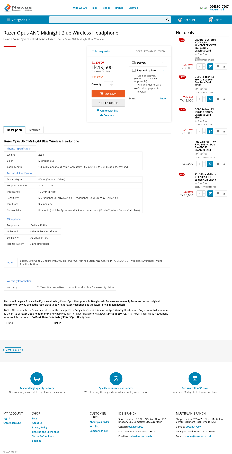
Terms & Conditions (43, 436)
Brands (119, 7)
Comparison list (99, 430)
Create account (12, 422)
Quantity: (97, 84)
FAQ (34, 418)
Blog (94, 7)
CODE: (139, 51)
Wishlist (94, 426)
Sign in (7, 418)
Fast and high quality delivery (37, 388)
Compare (109, 115)
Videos (106, 7)
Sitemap (133, 7)
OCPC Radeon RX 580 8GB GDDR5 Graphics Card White (204, 81)
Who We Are (80, 7)
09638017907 (219, 6)
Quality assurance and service (116, 388)
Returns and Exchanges (45, 431)
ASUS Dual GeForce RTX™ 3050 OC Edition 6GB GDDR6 (206, 177)
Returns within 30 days (195, 388)
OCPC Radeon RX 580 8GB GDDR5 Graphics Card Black (204, 113)
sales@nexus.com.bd (141, 436)
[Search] (167, 19)
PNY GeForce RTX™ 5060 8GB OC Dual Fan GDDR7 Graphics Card (205, 146)
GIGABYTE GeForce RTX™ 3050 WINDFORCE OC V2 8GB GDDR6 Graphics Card (205, 45)
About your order (99, 422)
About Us (37, 422)
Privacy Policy (39, 427)
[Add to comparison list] (224, 66)
